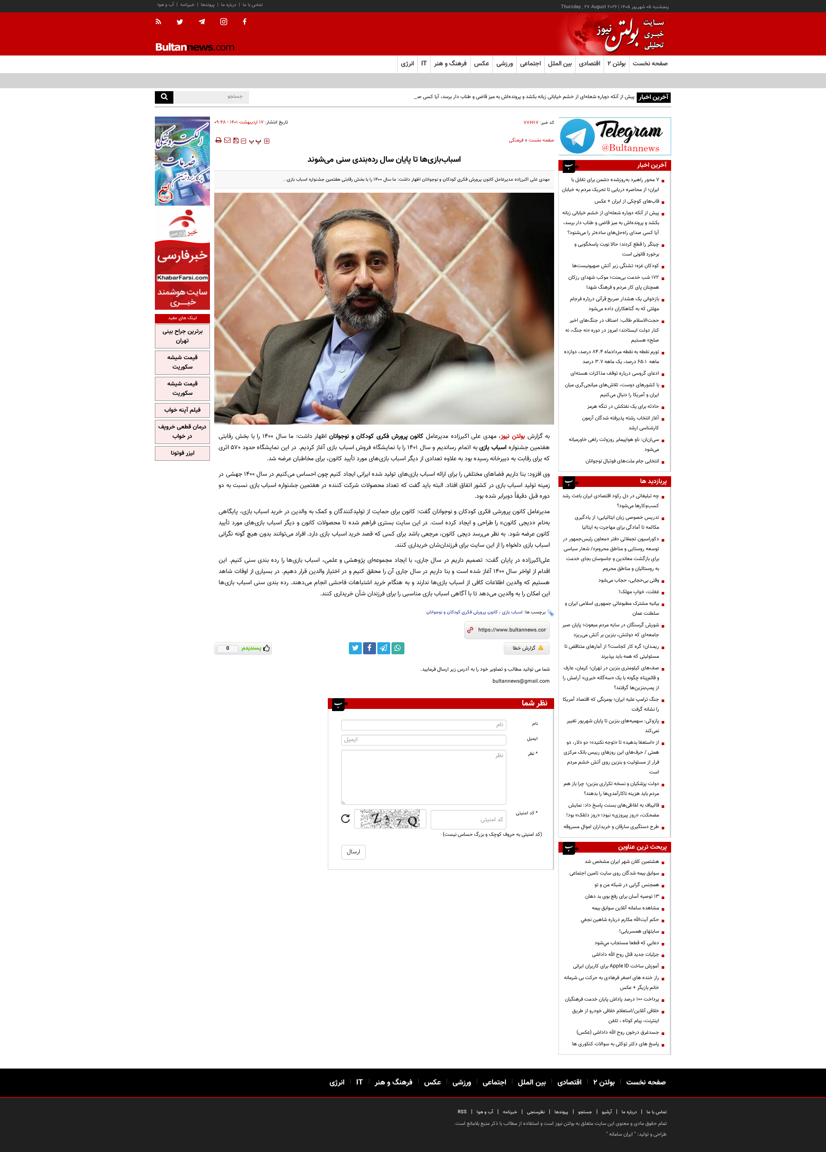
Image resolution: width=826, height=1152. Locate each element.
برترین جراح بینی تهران (183, 336)
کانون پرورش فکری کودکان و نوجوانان (462, 612)
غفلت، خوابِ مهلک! (639, 592)
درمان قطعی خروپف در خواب (182, 431)
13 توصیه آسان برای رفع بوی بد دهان (622, 896)
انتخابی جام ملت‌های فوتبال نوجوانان (622, 461)
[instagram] (224, 22)
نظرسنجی (536, 1112)
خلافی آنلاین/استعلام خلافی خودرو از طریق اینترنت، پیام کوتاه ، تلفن (615, 1016)
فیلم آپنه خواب (182, 410)
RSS (462, 1112)
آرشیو (607, 1112)
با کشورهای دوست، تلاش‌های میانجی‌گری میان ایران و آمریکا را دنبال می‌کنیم (612, 390)
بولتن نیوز (513, 436)
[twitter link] (355, 648)
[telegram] (201, 22)
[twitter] (180, 22)
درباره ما (228, 5)
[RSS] (161, 22)
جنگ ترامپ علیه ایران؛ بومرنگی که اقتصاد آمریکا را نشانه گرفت (611, 704)
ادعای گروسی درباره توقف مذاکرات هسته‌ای (614, 373)
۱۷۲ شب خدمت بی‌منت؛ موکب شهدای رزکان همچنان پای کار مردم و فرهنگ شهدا (613, 282)
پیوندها (208, 5)
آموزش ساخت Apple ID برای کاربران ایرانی (616, 966)
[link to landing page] (628, 34)
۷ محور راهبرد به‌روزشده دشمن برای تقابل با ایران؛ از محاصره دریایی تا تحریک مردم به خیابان (610, 185)
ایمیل (532, 738)
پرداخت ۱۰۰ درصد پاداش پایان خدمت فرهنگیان (612, 999)
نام (535, 723)
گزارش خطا (524, 648)
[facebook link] (369, 648)
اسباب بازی (512, 612)
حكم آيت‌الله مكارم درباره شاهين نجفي (620, 920)
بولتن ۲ (616, 64)
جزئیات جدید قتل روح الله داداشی (625, 954)
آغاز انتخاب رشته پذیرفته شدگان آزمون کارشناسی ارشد (620, 423)
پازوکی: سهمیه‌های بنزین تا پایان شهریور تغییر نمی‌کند (613, 726)
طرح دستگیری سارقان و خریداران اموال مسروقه (611, 827)
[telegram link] (383, 648)
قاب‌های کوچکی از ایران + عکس (627, 201)
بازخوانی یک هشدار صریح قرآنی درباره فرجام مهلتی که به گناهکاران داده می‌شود (614, 304)
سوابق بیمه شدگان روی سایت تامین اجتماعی (614, 873)
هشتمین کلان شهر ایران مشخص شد (622, 862)
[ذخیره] (236, 140)
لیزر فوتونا (182, 453)
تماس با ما (253, 5)
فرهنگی (516, 140)
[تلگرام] (614, 136)
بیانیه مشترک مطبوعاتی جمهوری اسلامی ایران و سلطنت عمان (612, 608)
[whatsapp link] (397, 648)
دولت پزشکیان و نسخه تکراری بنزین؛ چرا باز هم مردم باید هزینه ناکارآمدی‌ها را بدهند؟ (611, 789)
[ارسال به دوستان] (227, 140)
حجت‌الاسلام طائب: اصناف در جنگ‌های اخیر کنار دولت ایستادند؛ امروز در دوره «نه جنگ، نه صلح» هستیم (612, 330)
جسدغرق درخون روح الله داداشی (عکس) (617, 1032)
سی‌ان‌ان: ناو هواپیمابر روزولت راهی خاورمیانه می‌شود (614, 444)
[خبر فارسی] (182, 259)
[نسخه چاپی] (218, 140)
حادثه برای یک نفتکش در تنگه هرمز (623, 406)
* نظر (533, 754)
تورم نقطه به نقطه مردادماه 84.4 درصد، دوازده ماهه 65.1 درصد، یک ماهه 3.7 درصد (611, 357)
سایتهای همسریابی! (639, 931)
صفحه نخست (650, 64)
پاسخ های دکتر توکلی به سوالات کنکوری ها (615, 1044)
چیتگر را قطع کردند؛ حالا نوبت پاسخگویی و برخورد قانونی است (616, 249)
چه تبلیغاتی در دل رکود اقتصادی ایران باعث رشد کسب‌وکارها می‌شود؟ (610, 501)
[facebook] (244, 22)
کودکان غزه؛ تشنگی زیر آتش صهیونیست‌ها (615, 266)
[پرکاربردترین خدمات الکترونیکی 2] (182, 161)
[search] (164, 97)
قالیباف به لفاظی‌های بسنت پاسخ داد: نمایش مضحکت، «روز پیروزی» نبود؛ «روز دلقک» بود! (612, 810)
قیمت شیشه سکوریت (182, 362)
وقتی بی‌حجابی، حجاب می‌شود (628, 580)
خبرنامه (187, 5)
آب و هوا (165, 5)
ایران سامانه (621, 1134)
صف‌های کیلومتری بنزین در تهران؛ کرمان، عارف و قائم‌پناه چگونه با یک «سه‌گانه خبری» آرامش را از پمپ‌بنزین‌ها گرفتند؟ (611, 678)
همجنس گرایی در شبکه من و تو (627, 885)
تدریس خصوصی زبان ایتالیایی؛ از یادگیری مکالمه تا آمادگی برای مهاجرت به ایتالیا (617, 522)
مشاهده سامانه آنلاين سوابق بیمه (625, 908)
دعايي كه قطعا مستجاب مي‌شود (627, 943)
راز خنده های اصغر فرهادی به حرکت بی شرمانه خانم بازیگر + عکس (611, 983)
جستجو (585, 1112)
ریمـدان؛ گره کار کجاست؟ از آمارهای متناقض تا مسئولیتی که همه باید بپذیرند (611, 651)
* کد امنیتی (527, 813)
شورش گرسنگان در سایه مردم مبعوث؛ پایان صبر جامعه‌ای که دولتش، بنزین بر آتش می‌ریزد (610, 630)
